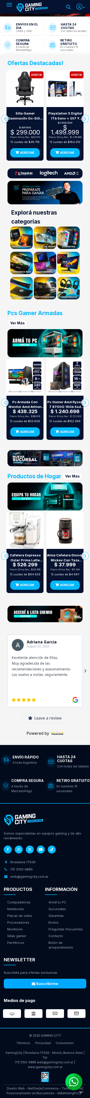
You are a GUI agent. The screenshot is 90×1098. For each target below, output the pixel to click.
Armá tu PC (57, 902)
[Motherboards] (45, 288)
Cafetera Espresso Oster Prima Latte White (25, 558)
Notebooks (15, 909)
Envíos (53, 922)
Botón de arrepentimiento (60, 945)
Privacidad (43, 1043)
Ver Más (17, 323)
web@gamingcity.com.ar (55, 1062)
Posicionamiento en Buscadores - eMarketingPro (42, 1093)
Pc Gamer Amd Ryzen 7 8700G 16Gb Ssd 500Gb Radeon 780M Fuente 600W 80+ (65, 404)
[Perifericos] (68, 288)
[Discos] (21, 288)
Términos (23, 1043)
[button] (80, 6)
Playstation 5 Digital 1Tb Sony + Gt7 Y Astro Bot (65, 116)
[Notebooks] (45, 263)
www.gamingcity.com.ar (45, 1067)
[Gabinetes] (68, 238)
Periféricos (15, 943)
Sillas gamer (16, 936)
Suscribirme (46, 983)
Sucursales (57, 909)
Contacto (55, 936)
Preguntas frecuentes (65, 929)
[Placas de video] (45, 238)
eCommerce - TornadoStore (61, 1088)
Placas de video (19, 916)
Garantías (56, 916)
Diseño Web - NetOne (23, 1088)
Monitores (15, 929)
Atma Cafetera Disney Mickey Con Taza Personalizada (65, 558)
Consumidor (65, 1043)
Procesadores (18, 922)
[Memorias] (21, 263)
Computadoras (18, 902)
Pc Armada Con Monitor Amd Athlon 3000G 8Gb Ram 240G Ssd (25, 404)
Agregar (27, 153)
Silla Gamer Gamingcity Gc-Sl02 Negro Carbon (25, 116)
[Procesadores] (21, 238)
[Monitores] (68, 263)
